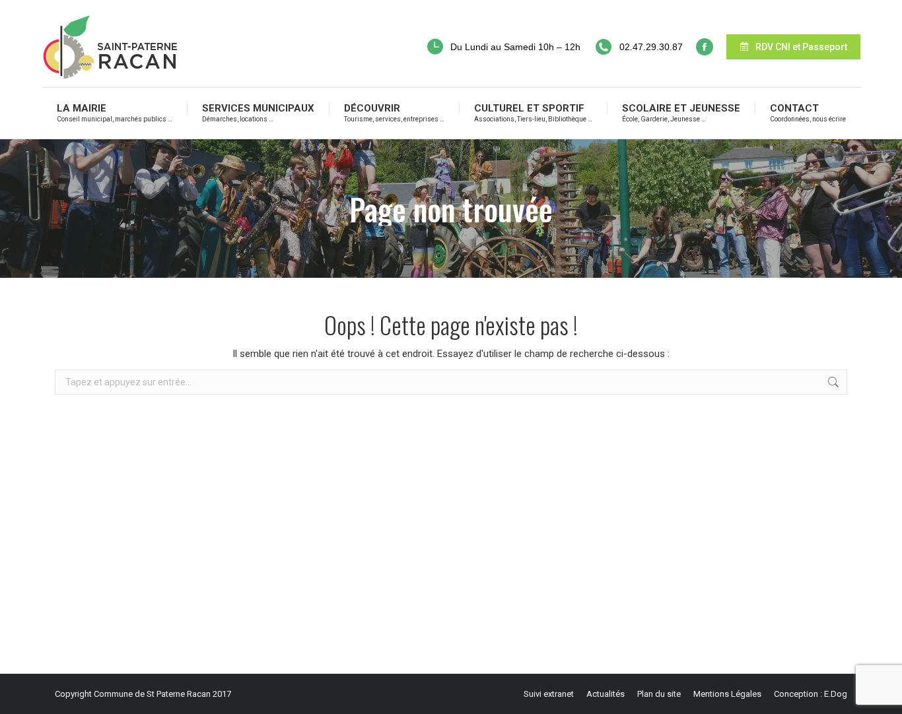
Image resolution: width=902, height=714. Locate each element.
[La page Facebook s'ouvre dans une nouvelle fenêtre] (704, 46)
